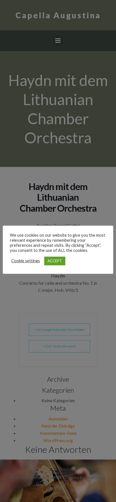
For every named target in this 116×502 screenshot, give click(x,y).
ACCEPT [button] (55, 261)
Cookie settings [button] (25, 260)
